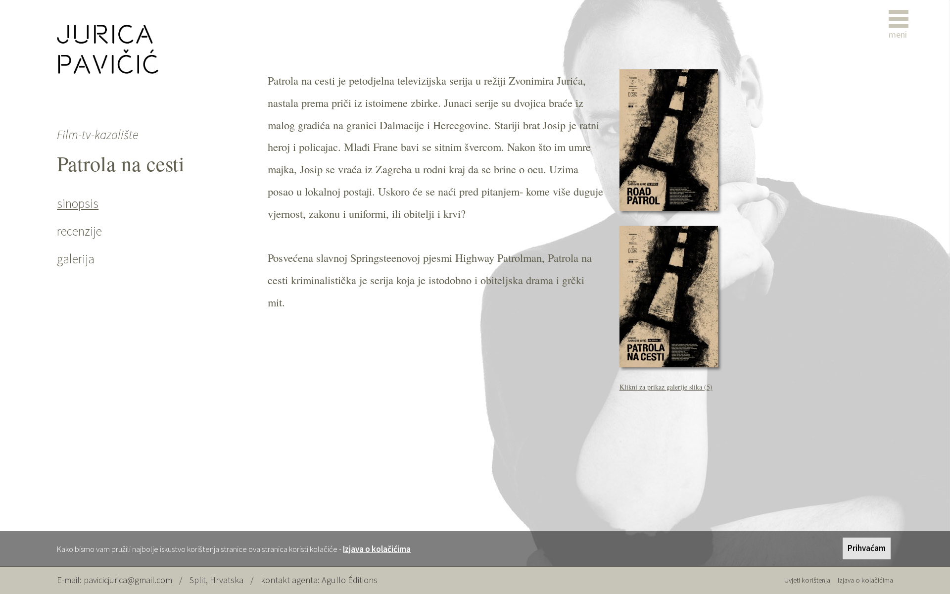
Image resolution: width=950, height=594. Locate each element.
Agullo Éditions (350, 580)
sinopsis (77, 203)
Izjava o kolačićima (377, 549)
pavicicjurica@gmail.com (128, 580)
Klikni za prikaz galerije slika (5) (665, 387)
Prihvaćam (867, 548)
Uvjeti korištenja (807, 580)
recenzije (79, 231)
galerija (76, 259)
